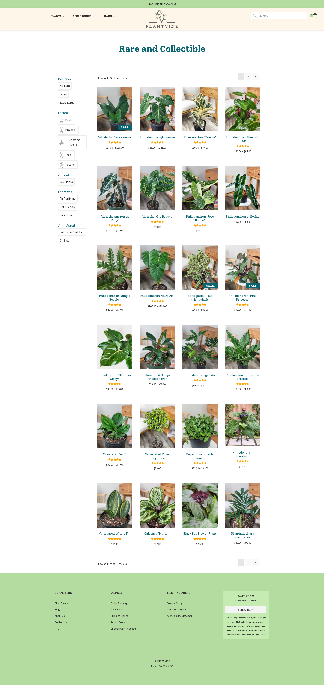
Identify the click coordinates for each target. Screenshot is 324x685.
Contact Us (61, 622)
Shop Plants (61, 603)
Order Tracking (119, 603)
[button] (314, 16)
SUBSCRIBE (244, 610)
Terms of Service (176, 609)
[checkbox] (65, 86)
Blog (57, 609)
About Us (60, 616)
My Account (117, 609)
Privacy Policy (174, 603)
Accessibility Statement (180, 616)
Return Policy (118, 622)
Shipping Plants (119, 616)
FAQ (57, 628)
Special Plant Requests (123, 628)
